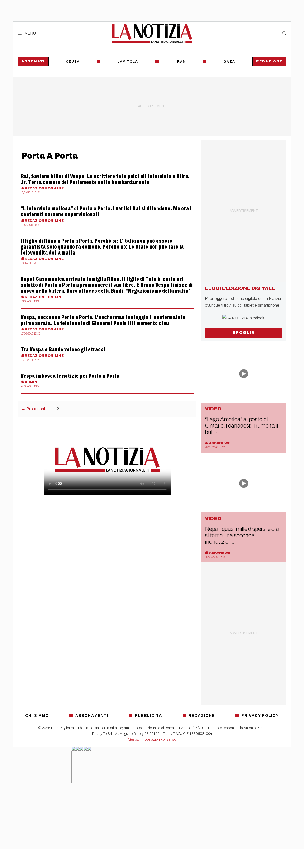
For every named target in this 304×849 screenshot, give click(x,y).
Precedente (34, 408)
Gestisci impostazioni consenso (152, 739)
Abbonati (33, 61)
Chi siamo (37, 715)
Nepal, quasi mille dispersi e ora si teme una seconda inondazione (242, 535)
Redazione (269, 61)
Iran (181, 61)
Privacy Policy (260, 715)
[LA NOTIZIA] (152, 33)
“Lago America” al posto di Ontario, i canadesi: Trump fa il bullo (241, 425)
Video (213, 408)
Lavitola (128, 61)
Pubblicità (148, 715)
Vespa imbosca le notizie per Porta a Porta (70, 376)
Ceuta (73, 61)
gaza (229, 61)
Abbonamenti (91, 715)
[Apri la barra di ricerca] (284, 33)
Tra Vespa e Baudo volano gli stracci (63, 349)
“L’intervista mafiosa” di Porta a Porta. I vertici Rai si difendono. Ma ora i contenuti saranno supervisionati (106, 211)
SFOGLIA (244, 332)
